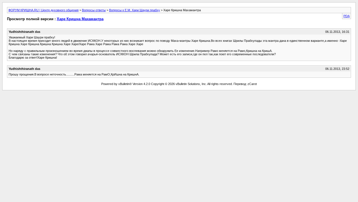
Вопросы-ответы (94, 10)
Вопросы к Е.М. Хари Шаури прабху (134, 10)
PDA (346, 16)
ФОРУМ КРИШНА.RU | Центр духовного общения (43, 10)
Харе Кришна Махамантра (80, 19)
